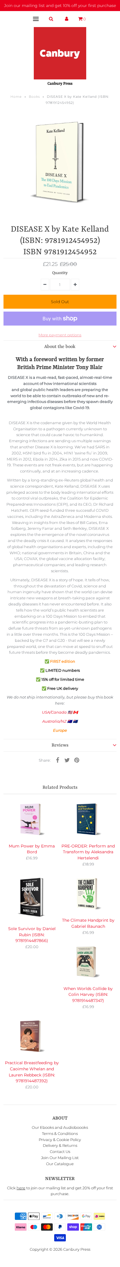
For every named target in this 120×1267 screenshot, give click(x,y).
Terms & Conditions (60, 1133)
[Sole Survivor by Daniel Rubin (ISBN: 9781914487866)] (32, 898)
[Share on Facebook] (57, 759)
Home (16, 97)
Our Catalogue (60, 1163)
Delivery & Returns (60, 1145)
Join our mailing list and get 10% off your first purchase (60, 5)
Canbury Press (76, 1249)
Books (34, 97)
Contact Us (60, 1151)
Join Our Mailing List (60, 1157)
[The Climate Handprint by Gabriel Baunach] (88, 893)
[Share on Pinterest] (76, 759)
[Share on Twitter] (67, 759)
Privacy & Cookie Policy (60, 1139)
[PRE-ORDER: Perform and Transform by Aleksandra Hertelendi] (88, 819)
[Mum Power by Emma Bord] (32, 819)
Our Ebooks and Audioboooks (60, 1127)
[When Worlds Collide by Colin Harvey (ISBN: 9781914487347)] (88, 961)
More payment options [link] (59, 335)
